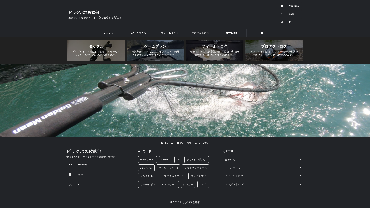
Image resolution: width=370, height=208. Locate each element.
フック (203, 184)
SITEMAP (231, 33)
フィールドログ (169, 33)
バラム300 (146, 167)
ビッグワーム (169, 184)
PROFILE (168, 142)
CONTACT (185, 142)
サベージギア (147, 184)
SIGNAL (165, 159)
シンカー (188, 184)
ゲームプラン (138, 33)
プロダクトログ (200, 33)
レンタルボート (149, 176)
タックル (108, 33)
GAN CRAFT (147, 159)
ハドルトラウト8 (168, 167)
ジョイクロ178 (199, 176)
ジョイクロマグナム (195, 167)
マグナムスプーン (174, 176)
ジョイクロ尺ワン (197, 159)
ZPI (178, 159)
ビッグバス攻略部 (83, 12)
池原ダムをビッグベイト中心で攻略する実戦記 (90, 156)
